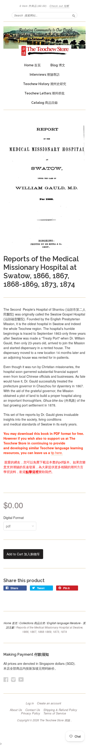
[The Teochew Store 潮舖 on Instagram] (13, 679)
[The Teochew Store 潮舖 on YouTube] (21, 679)
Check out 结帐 (59, 6)
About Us (16, 709)
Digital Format (13, 517)
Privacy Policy (30, 713)
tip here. (57, 452)
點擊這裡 (32, 471)
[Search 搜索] (73, 15)
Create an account (49, 703)
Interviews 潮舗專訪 (45, 74)
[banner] (44, 41)
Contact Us (32, 709)
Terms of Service (54, 713)
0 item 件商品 (33, 6)
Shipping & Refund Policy (60, 709)
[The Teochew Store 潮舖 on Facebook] (5, 679)
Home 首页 (10, 623)
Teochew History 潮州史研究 (44, 84)
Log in (30, 703)
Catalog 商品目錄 (44, 102)
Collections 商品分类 (32, 623)
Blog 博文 (57, 65)
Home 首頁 (32, 65)
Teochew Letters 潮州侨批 (44, 93)
